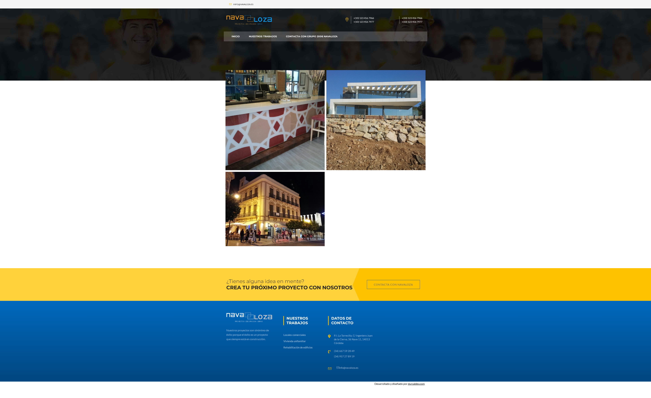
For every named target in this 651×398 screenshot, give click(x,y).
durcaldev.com (416, 383)
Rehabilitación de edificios (263, 186)
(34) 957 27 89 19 (344, 356)
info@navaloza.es (348, 367)
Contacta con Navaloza (393, 284)
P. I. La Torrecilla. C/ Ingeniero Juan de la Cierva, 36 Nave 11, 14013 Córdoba (353, 339)
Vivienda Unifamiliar (356, 84)
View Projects (243, 155)
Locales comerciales (256, 84)
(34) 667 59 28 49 (344, 350)
